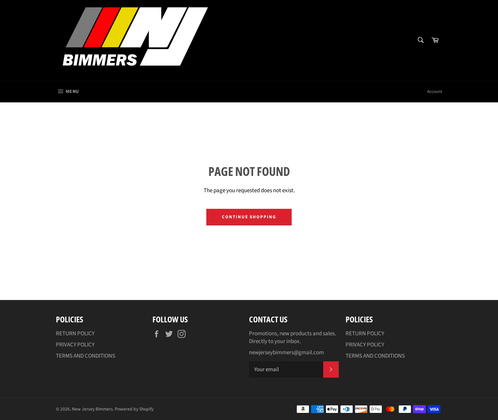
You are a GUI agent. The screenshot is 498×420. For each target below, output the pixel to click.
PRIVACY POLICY (75, 345)
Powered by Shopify (134, 409)
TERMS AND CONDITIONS (85, 356)
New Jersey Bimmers (92, 409)
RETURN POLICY (75, 333)
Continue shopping (249, 217)
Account (434, 91)
